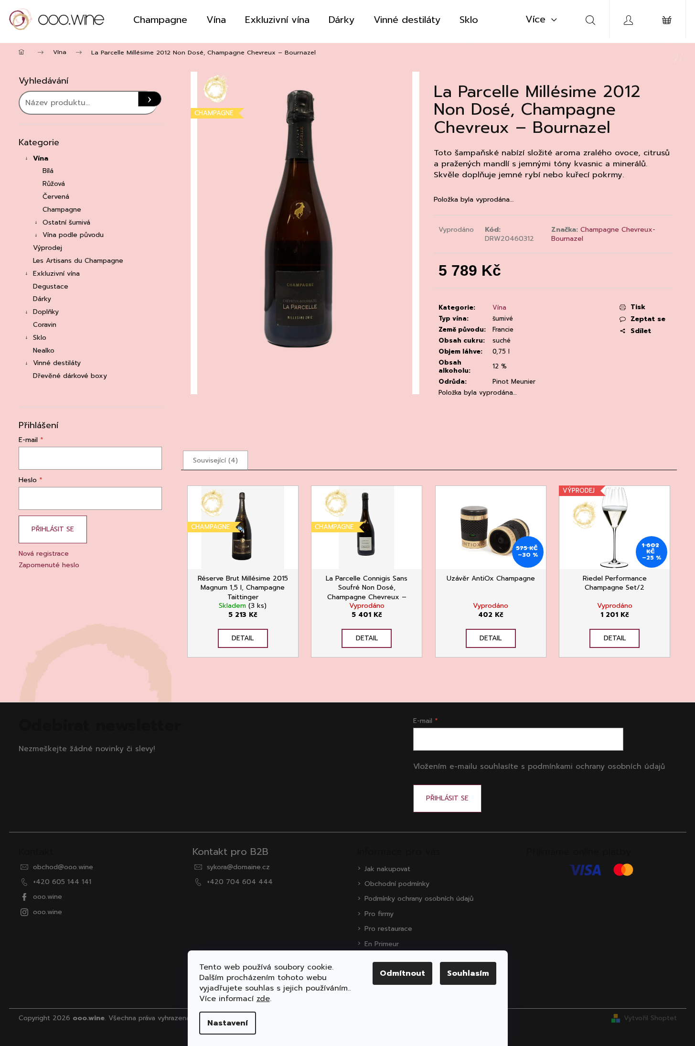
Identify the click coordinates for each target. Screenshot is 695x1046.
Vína (40, 158)
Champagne (62, 210)
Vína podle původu (73, 235)
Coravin (44, 325)
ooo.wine (47, 897)
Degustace (50, 286)
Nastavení (227, 1023)
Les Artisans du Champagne (78, 261)
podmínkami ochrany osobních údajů (596, 766)
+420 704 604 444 (240, 881)
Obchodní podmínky (396, 884)
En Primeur (381, 944)
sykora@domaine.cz (238, 867)
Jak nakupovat (387, 869)
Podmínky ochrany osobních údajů (418, 899)
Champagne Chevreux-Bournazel (603, 234)
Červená (56, 197)
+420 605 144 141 (62, 882)
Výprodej (47, 248)
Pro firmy (379, 914)
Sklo (39, 338)
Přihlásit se (53, 529)
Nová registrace (44, 553)
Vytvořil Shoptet (650, 1018)
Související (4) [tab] (215, 460)
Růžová (54, 184)
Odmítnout (402, 973)
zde (263, 998)
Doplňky (46, 312)
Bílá (48, 171)
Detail (243, 638)
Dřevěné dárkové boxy (70, 376)
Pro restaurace (388, 929)
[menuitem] (160, 19)
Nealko (43, 350)
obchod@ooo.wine (63, 867)
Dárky (42, 299)
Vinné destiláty (57, 363)
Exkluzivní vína (56, 274)
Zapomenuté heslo (49, 565)
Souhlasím (468, 973)
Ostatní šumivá (66, 222)
